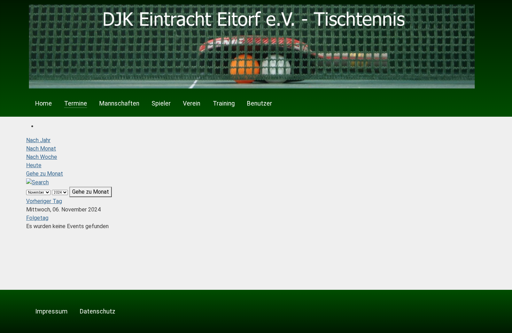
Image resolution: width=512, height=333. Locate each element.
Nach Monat (41, 148)
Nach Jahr (38, 140)
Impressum (51, 311)
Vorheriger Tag (44, 201)
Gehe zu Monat (44, 173)
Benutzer (259, 103)
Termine (75, 103)
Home (43, 103)
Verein (191, 103)
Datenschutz (97, 311)
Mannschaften (119, 103)
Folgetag (37, 218)
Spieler (161, 103)
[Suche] (37, 182)
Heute (33, 165)
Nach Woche (41, 157)
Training (224, 103)
